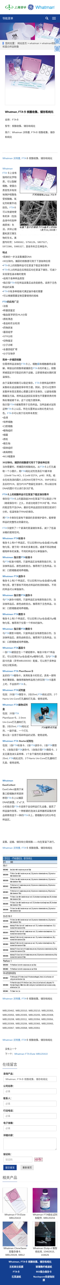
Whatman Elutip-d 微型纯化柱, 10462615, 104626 (45, 1251)
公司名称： (9, 1086)
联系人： (8, 1098)
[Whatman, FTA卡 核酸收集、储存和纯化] (30, 80)
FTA (24, 158)
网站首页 (22, 43)
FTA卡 (16, 1271)
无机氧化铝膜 (16, 1266)
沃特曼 (16, 158)
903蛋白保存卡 (44, 1271)
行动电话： (9, 1110)
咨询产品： (9, 1073)
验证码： (8, 1154)
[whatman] (30, 7)
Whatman (7, 158)
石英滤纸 (16, 1276)
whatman (35, 43)
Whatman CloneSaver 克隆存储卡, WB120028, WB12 (15, 1251)
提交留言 (10, 1167)
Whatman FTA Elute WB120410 (31, 1054)
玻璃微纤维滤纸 (44, 1266)
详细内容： (9, 1135)
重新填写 (27, 1167)
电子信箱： (9, 1123)
